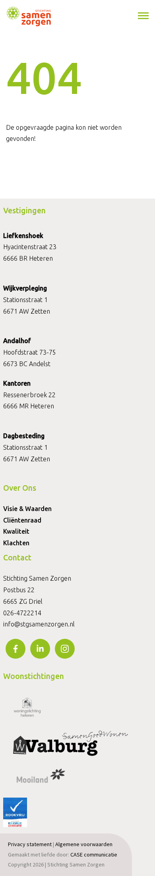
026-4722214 (22, 613)
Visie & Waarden (27, 508)
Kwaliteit (16, 531)
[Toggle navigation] (144, 16)
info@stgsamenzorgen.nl (39, 624)
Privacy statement (30, 844)
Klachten (16, 542)
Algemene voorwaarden (83, 844)
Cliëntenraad (22, 520)
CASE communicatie (93, 854)
